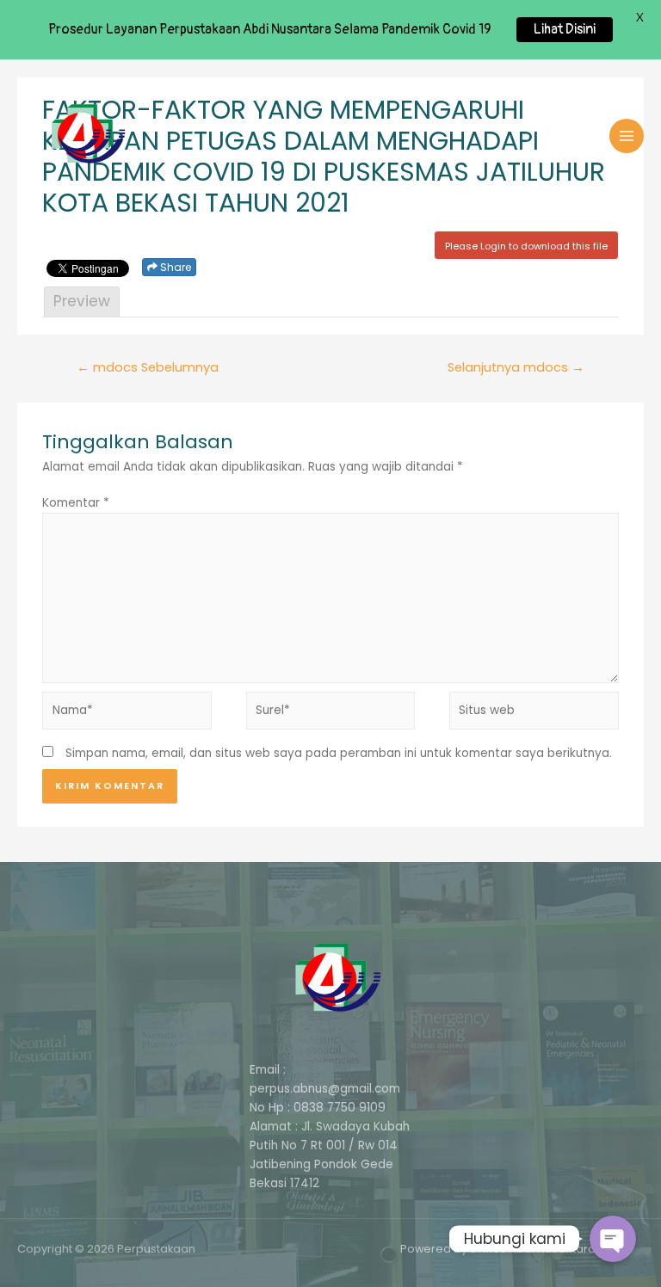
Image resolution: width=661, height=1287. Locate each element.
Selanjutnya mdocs (516, 367)
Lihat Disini (565, 29)
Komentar (75, 503)
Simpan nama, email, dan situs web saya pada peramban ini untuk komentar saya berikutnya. (338, 753)
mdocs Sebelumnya (148, 367)
